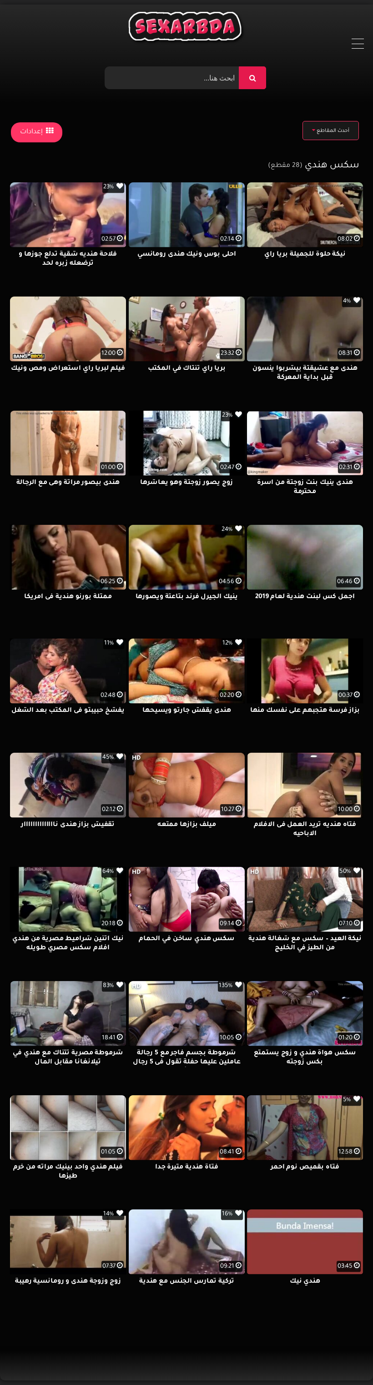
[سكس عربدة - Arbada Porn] (186, 29)
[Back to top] (344, 1358)
